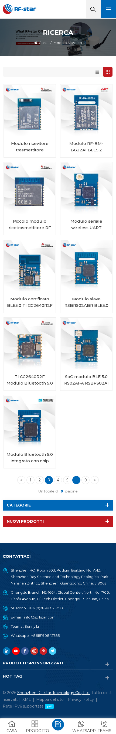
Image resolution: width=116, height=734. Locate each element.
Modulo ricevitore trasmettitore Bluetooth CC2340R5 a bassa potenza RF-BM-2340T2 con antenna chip (30, 147)
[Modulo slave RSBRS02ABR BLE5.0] (86, 265)
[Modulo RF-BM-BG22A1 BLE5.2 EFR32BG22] (86, 110)
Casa (43, 42)
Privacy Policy (81, 699)
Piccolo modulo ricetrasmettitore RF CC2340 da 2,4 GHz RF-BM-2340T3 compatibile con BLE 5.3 (30, 225)
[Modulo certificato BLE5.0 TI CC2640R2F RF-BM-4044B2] (29, 265)
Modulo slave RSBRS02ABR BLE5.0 (86, 302)
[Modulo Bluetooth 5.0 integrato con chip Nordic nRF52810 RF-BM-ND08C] (29, 421)
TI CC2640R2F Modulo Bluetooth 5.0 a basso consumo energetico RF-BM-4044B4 (29, 380)
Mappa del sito (50, 699)
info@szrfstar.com (40, 617)
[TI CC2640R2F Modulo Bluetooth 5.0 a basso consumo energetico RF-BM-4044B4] (29, 343)
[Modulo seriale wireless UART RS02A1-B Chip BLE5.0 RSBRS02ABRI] (86, 188)
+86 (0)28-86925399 (45, 608)
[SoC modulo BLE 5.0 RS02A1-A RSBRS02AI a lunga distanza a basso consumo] (86, 343)
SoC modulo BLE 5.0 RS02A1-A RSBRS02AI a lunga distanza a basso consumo (86, 380)
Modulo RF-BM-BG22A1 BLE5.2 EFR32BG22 (86, 147)
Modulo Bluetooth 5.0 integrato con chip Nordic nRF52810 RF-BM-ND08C (29, 458)
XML (26, 699)
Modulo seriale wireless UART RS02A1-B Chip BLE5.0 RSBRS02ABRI (86, 225)
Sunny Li (32, 626)
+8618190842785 (45, 635)
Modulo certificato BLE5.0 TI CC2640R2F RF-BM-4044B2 (30, 302)
